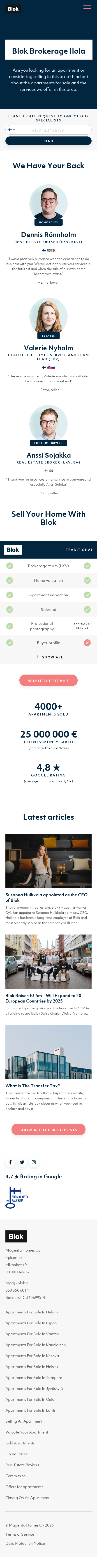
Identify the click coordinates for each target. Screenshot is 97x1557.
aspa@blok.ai (17, 1282)
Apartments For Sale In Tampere (33, 1377)
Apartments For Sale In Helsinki (32, 1312)
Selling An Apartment (23, 1421)
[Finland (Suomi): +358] (10, 130)
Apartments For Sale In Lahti (30, 1410)
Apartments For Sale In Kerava (32, 1355)
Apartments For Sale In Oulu (29, 1399)
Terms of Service (19, 1534)
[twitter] (22, 1162)
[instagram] (34, 1162)
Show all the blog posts (48, 1130)
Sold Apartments (20, 1443)
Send (48, 141)
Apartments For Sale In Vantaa (32, 1333)
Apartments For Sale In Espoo (31, 1322)
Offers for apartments (24, 1486)
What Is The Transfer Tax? (32, 1085)
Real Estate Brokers (22, 1464)
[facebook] (10, 1162)
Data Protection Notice (25, 1543)
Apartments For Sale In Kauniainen (35, 1344)
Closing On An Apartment (27, 1497)
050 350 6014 (17, 1290)
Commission (15, 1475)
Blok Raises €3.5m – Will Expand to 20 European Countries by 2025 (43, 998)
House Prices (16, 1453)
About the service (49, 680)
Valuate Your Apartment (26, 1432)
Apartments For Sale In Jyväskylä (34, 1388)
